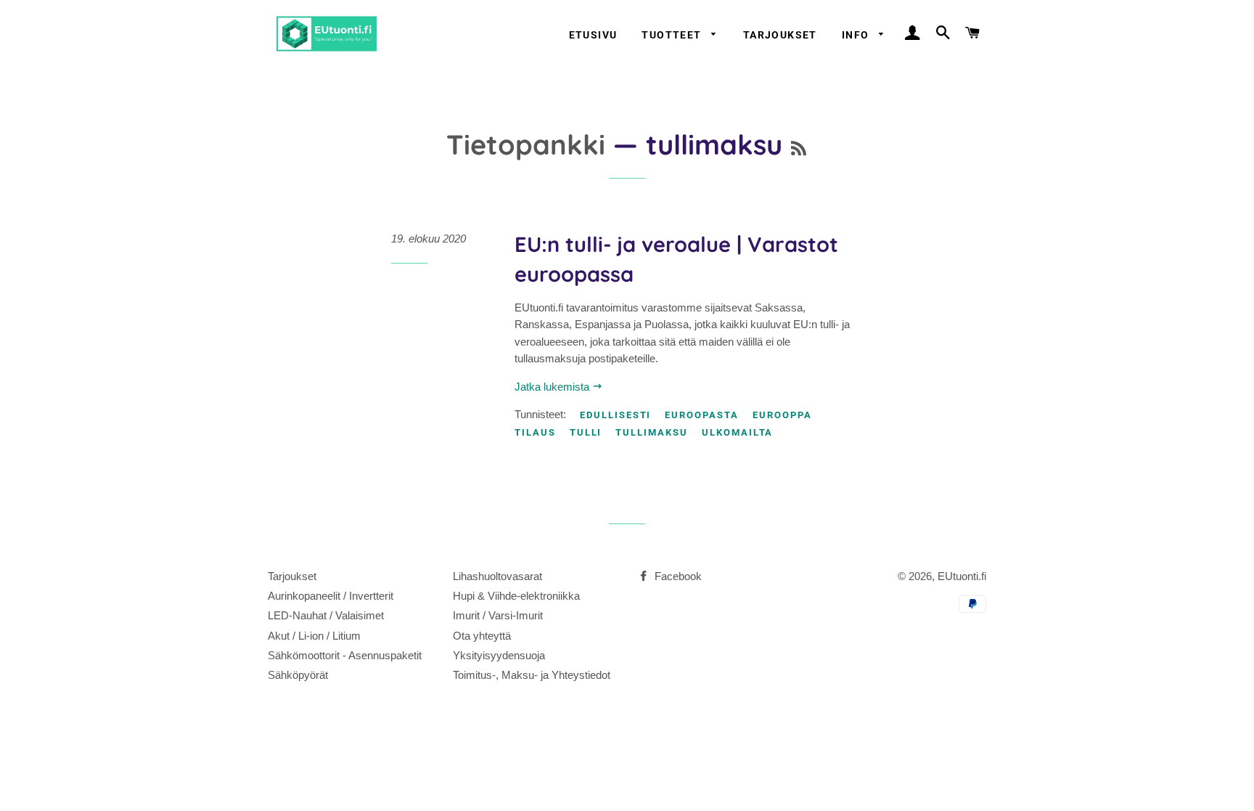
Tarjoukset (780, 35)
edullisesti (615, 414)
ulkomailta (738, 432)
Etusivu (593, 35)
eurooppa (782, 414)
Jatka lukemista (553, 386)
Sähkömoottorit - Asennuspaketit (345, 655)
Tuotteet (673, 35)
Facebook (677, 576)
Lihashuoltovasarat (497, 576)
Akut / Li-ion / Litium (314, 635)
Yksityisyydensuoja (499, 655)
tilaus (535, 432)
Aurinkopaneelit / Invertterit (330, 596)
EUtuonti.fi (962, 576)
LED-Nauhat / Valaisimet (326, 615)
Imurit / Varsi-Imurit (498, 615)
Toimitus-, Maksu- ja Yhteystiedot (531, 675)
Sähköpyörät (298, 675)
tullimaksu (651, 432)
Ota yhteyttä (482, 635)
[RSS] (798, 148)
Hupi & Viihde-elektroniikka (516, 596)
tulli (586, 432)
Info (857, 35)
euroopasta (702, 414)
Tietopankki (525, 144)
